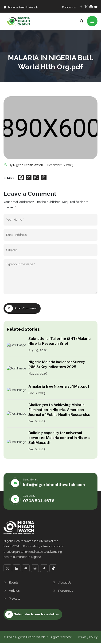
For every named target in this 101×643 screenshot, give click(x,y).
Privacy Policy (87, 637)
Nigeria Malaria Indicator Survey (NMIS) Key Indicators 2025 (56, 364)
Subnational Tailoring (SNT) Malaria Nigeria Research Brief (59, 341)
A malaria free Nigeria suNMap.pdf (58, 386)
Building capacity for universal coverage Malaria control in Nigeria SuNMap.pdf (59, 438)
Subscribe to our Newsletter (36, 614)
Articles (14, 590)
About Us (64, 582)
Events (13, 582)
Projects (14, 598)
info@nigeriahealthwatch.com (54, 484)
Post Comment (26, 308)
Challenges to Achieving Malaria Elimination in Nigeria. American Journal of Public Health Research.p (59, 410)
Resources (65, 590)
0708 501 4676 (38, 500)
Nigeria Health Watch (28, 165)
